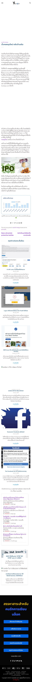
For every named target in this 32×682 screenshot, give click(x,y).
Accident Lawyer (8, 674)
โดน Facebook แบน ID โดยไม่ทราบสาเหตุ (15, 471)
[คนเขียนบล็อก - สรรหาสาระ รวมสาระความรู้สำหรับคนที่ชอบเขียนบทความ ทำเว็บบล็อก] (16, 3)
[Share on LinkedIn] (21, 223)
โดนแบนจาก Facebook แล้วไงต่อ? (15, 432)
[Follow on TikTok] (15, 661)
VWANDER (7, 504)
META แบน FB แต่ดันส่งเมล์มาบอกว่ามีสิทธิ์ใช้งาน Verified (15, 350)
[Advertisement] (16, 22)
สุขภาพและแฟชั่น (11, 673)
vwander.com (16, 656)
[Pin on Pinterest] (19, 223)
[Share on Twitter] (15, 223)
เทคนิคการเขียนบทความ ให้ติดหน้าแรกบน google (14, 575)
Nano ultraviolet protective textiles (7, 234)
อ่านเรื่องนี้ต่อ (16, 282)
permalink (3, 229)
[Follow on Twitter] (17, 661)
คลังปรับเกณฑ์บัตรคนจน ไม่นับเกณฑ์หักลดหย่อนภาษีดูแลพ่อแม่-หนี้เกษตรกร (13, 498)
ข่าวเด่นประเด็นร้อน (16, 675)
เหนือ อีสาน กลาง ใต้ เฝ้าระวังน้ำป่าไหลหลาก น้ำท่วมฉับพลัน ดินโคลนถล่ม (14, 507)
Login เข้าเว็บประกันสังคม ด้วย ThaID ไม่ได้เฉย (16, 311)
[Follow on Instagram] (13, 661)
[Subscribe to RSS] (21, 661)
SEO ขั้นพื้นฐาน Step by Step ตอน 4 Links (14, 557)
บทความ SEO (17, 674)
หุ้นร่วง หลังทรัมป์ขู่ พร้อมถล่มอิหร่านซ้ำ (12, 526)
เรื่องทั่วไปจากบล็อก (20, 673)
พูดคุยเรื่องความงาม (24, 678)
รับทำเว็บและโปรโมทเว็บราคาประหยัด (24, 234)
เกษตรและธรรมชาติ (15, 671)
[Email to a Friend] (17, 223)
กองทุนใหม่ (4, 139)
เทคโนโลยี (23, 671)
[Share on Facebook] (13, 223)
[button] (2, 3)
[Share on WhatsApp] (10, 223)
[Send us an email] (19, 661)
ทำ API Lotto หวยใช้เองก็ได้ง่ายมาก (16, 269)
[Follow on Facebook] (10, 661)
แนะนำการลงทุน (4, 42)
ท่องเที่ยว (8, 671)
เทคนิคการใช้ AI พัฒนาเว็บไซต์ (15, 391)
